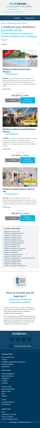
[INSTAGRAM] (17, 339)
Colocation (5, 378)
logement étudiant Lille (11, 231)
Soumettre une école (9, 414)
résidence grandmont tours (12, 250)
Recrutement (6, 404)
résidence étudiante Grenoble (13, 241)
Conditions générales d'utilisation (13, 362)
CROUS (4, 396)
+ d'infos (12, 100)
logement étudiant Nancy (12, 256)
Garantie (5, 383)
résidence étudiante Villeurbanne (14, 265)
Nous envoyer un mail (20, 346)
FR (28, 9)
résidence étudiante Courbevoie (14, 248)
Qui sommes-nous (8, 357)
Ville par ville (6, 391)
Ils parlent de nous (8, 402)
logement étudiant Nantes (12, 237)
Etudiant (17, 18)
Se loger (4, 381)
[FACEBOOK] (12, 339)
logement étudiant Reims (12, 260)
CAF (3, 393)
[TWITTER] (29, 339)
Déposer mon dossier (28, 100)
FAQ (3, 412)
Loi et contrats (7, 386)
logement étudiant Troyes (12, 235)
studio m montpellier (10, 252)
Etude (4, 399)
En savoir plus (7, 89)
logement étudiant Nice (11, 244)
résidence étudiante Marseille (13, 233)
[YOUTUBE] (23, 339)
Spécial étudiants (8, 376)
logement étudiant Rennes (12, 239)
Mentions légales (7, 364)
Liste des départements (10, 419)
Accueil (3, 23)
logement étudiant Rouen (12, 262)
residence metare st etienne (13, 254)
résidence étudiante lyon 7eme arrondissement (19, 258)
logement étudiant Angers (12, 263)
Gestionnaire (29, 18)
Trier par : (4, 40)
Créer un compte (7, 417)
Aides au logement (8, 373)
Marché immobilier (8, 389)
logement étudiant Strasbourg (13, 243)
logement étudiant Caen (11, 246)
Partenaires (6, 366)
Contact (4, 359)
